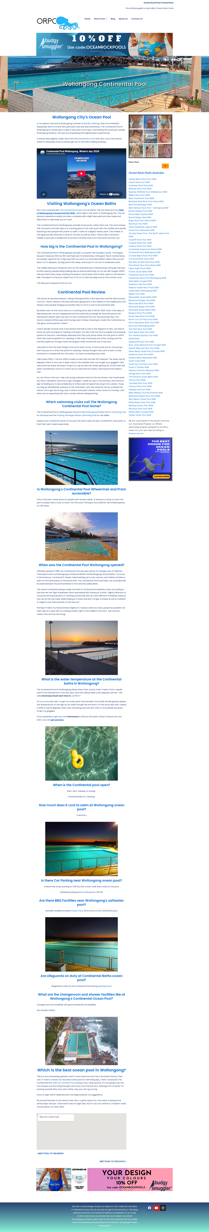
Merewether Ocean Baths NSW (143, 297)
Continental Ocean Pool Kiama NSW (145, 249)
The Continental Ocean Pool (73, 210)
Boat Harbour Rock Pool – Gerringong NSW (148, 208)
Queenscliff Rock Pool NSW (141, 342)
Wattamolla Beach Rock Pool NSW (144, 396)
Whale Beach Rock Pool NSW (142, 402)
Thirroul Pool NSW (137, 380)
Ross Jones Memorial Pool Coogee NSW (147, 345)
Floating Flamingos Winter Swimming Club (76, 415)
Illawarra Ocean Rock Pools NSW (144, 287)
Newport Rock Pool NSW (140, 313)
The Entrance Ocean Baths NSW (143, 377)
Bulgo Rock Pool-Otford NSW (142, 220)
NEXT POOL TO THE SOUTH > (112, 1161)
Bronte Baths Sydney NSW (141, 214)
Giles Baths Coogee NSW (140, 281)
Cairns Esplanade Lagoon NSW (143, 227)
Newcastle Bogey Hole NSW (142, 306)
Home (87, 18)
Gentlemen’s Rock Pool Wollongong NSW (147, 278)
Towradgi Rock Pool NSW (140, 383)
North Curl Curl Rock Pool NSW (143, 319)
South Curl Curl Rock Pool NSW (143, 364)
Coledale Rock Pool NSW (140, 243)
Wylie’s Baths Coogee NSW (141, 412)
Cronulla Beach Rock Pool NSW (143, 255)
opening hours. (105, 986)
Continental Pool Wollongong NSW (144, 252)
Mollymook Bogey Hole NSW (142, 300)
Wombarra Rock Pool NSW (141, 405)
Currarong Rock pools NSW (141, 259)
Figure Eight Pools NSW (139, 268)
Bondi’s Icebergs (92, 123)
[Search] (165, 166)
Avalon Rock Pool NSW (139, 182)
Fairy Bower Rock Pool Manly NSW (145, 265)
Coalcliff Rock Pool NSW (140, 239)
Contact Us (136, 18)
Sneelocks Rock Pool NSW (141, 354)
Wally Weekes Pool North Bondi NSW (146, 392)
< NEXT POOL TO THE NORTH (50, 1153)
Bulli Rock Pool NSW (138, 224)
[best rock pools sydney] (104, 1179)
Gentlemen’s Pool (86, 138)
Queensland (134, 338)
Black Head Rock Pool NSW (141, 198)
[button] (100, 19)
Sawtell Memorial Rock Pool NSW (144, 348)
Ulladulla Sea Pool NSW (139, 389)
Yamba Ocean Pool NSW (140, 415)
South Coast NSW (137, 361)
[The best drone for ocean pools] (150, 459)
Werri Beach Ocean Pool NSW (142, 399)
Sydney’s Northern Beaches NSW (144, 370)
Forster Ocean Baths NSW (140, 271)
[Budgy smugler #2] (104, 44)
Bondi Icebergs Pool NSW (140, 211)
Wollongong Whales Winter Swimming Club (105, 412)
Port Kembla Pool (66, 1082)
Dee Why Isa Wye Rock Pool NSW (144, 262)
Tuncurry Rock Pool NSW (140, 386)
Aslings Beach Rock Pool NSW (142, 179)
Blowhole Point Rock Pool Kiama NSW (146, 201)
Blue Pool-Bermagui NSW (140, 204)
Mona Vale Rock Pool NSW (141, 303)
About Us (123, 18)
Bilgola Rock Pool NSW (139, 195)
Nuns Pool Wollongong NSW (142, 326)
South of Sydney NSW (139, 367)
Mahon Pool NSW (137, 294)
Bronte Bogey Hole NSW (140, 217)
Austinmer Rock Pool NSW (141, 185)
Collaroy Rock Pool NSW (140, 246)
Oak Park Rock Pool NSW (140, 329)
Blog (113, 18)
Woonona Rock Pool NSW (140, 408)
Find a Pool (99, 18)
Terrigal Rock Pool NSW (140, 373)
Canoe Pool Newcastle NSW (142, 230)
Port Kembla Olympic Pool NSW (143, 335)
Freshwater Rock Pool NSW (141, 274)
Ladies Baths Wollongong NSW (143, 290)
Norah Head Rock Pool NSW (142, 316)
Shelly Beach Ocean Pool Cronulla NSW (147, 351)
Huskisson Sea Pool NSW (140, 284)
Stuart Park (77, 910)
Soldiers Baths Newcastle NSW (143, 357)
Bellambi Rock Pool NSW (140, 188)
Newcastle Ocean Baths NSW (142, 310)
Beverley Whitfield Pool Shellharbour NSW (148, 192)
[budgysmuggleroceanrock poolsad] (150, 136)
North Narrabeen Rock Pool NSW (144, 322)
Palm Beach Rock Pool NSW (141, 332)
